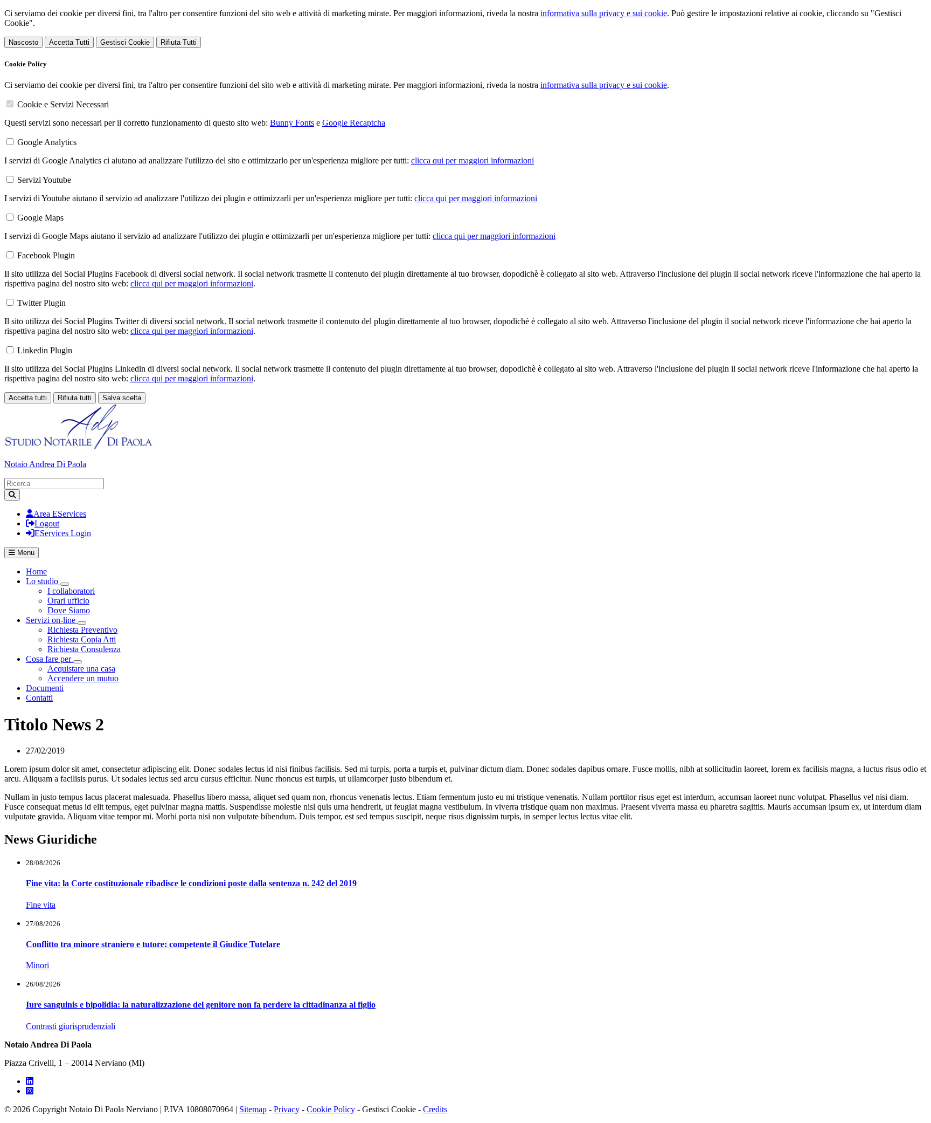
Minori (37, 965)
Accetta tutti (28, 398)
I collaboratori (71, 590)
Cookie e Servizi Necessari (63, 104)
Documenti (45, 688)
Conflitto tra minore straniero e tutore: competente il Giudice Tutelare (153, 944)
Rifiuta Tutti (179, 42)
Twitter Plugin (41, 302)
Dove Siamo (68, 610)
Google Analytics (47, 142)
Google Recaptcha (353, 122)
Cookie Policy (331, 1109)
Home (36, 571)
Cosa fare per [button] (49, 658)
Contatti (39, 697)
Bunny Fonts (292, 122)
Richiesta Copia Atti (81, 639)
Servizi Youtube (44, 179)
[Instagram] (29, 1090)
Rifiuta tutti (75, 398)
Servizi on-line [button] (52, 620)
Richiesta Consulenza (84, 649)
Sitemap (253, 1109)
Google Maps (40, 217)
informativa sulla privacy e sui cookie (603, 13)
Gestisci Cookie (125, 42)
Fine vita (40, 904)
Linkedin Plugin (44, 350)
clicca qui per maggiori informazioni (472, 160)
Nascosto (23, 42)
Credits (435, 1109)
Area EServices (59, 513)
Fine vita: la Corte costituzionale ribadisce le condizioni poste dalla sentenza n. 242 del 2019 (191, 883)
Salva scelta (121, 398)
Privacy (287, 1109)
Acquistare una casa (81, 668)
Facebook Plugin (46, 255)
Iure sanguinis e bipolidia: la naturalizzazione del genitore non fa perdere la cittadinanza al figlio (201, 1004)
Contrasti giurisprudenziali (70, 1026)
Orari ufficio (68, 600)
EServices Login (62, 533)
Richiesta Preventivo (82, 629)
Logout (46, 523)
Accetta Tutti (69, 42)
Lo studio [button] (43, 581)
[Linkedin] (29, 1081)
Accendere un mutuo (83, 678)
